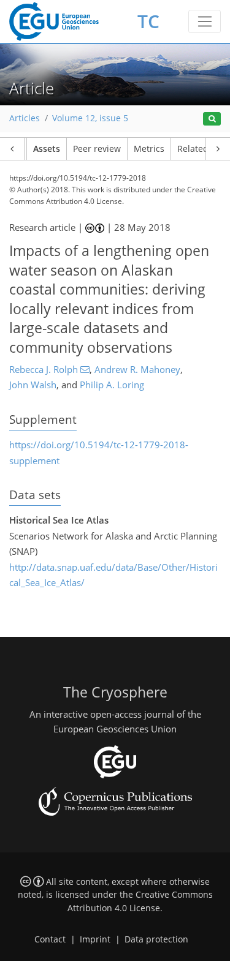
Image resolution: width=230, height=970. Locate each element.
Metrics (149, 148)
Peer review (97, 148)
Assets (46, 148)
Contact (50, 939)
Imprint (95, 939)
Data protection (156, 939)
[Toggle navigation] (204, 21)
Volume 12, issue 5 (90, 118)
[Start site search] (212, 119)
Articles (24, 118)
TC (148, 21)
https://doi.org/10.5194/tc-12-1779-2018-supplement (98, 452)
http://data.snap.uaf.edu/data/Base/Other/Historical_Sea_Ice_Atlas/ (113, 575)
